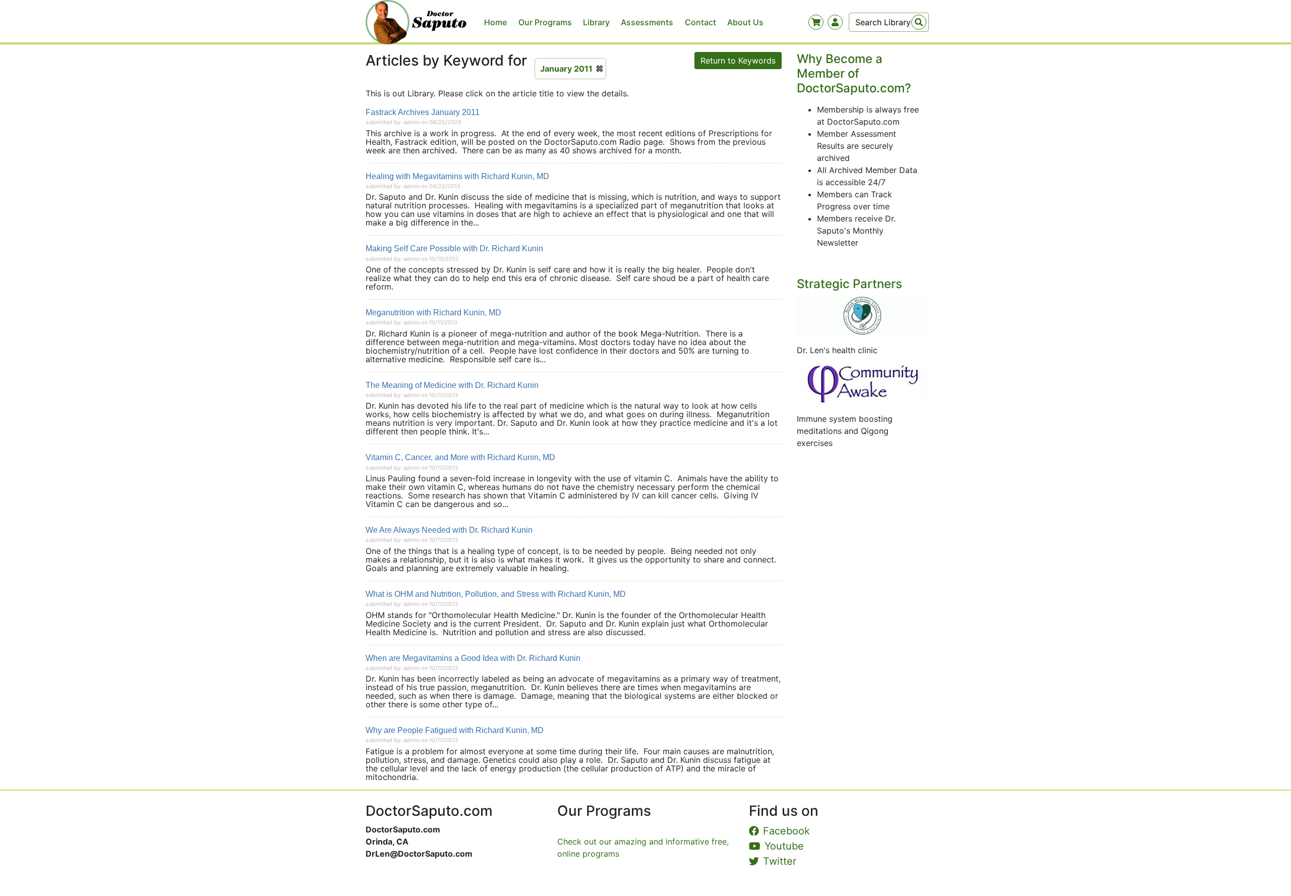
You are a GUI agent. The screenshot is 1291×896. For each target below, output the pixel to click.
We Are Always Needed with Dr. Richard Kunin (449, 530)
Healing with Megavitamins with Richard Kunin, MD (457, 176)
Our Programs (545, 22)
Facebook (786, 831)
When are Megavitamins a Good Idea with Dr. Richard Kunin (473, 658)
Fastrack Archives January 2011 (423, 112)
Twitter (779, 861)
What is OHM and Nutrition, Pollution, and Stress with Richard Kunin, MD (496, 594)
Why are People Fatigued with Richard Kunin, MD (455, 730)
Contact (700, 22)
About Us (745, 22)
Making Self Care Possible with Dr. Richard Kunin (454, 248)
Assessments (647, 22)
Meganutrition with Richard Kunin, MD (433, 312)
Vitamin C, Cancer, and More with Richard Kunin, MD (460, 457)
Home (495, 22)
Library (596, 22)
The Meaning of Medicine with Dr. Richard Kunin (452, 385)
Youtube (784, 846)
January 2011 (566, 69)
